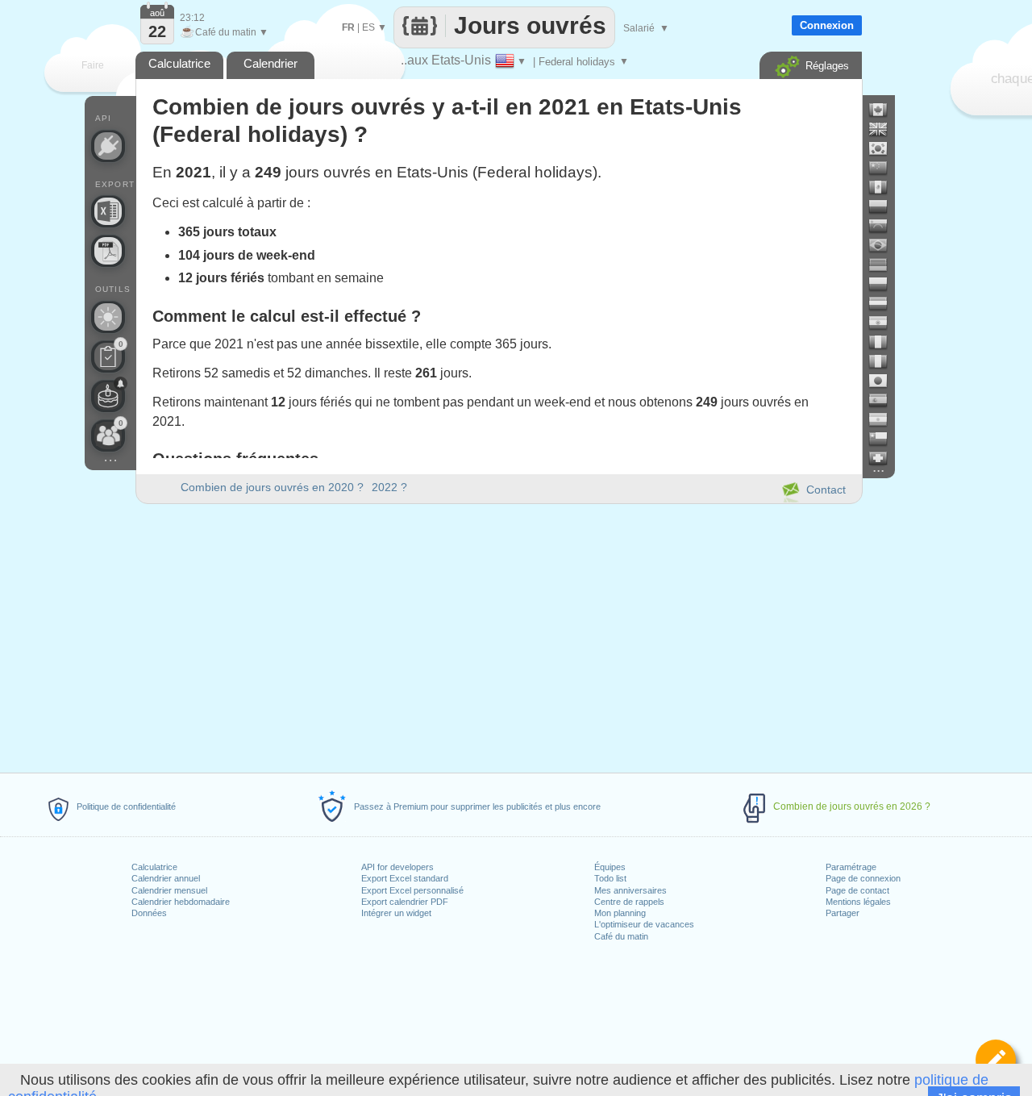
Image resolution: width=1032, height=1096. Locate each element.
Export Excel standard (404, 878)
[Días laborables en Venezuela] (884, 225)
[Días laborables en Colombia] (884, 206)
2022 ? (389, 487)
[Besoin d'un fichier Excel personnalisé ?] (108, 211)
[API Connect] (108, 146)
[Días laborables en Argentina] (884, 419)
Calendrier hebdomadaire (180, 901)
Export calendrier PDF (404, 901)
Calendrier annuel (165, 878)
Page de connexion (863, 878)
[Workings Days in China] (884, 167)
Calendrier (270, 63)
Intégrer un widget (396, 913)
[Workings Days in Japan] (884, 380)
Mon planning (620, 913)
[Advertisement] (498, 635)
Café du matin (621, 936)
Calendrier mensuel (169, 890)
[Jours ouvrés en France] (884, 342)
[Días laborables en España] (884, 400)
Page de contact (857, 890)
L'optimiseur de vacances (644, 924)
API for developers (397, 867)
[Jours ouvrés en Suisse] (884, 458)
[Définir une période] (996, 1060)
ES (368, 27)
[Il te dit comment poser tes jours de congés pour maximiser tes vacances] (108, 317)
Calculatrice (154, 867)
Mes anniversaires (630, 890)
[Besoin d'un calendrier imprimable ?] (108, 251)
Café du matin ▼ (224, 32)
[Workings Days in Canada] (884, 109)
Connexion (827, 25)
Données (149, 913)
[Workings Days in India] (884, 322)
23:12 (192, 17)
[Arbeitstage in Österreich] (884, 303)
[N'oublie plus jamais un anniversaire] (108, 396)
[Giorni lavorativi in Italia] (884, 361)
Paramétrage (851, 867)
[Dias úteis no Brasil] (884, 245)
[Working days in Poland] (884, 284)
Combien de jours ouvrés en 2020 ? (272, 487)
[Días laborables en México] (884, 187)
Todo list (610, 878)
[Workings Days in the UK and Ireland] (884, 129)
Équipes (610, 867)
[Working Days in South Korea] (884, 148)
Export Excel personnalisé (412, 890)
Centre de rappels (629, 901)
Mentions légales (858, 901)
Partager (842, 913)
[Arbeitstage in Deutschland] (884, 264)
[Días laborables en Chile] (884, 438)
